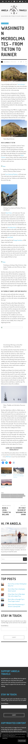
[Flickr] (8, 1)
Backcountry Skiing (5, 494)
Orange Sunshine (17, 240)
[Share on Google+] (23, 62)
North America (20, 494)
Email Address (4, 625)
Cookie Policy (4, 738)
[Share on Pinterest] (26, 62)
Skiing (2, 497)
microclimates (21, 84)
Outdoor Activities (5, 495)
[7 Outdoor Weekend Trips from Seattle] (6, 470)
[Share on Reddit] (26, 64)
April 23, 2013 (13, 61)
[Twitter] (19, 1)
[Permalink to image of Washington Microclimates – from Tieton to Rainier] (14, 73)
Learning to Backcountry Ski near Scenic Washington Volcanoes (18, 476)
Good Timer (9, 213)
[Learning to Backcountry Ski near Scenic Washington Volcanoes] (18, 470)
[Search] (3, 1)
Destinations (4, 23)
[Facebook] (6, 1)
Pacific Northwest (14, 495)
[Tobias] (4, 165)
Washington (19, 497)
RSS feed (8, 456)
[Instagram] (14, 1)
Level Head (10, 237)
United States (14, 497)
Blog (11, 494)
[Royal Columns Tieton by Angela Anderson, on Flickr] (14, 128)
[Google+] (11, 1)
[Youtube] (22, 1)
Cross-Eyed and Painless (11, 174)
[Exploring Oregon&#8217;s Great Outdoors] (6, 482)
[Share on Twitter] (21, 62)
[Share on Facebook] (18, 62)
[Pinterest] (17, 1)
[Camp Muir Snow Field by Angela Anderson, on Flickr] (14, 394)
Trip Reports (7, 497)
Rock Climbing (22, 495)
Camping (15, 494)
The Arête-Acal (12, 227)
